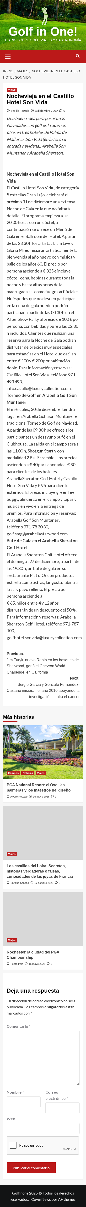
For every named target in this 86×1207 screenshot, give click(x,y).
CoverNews (41, 1199)
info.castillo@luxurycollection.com (39, 388)
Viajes (12, 89)
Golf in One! (43, 31)
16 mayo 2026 (41, 796)
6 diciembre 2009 (46, 110)
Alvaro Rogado (18, 796)
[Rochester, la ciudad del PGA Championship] (43, 919)
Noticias (28, 773)
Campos (13, 773)
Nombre (15, 1092)
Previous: (43, 663)
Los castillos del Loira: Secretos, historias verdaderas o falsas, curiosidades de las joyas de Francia (40, 871)
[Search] (78, 56)
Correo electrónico (56, 1095)
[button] (8, 56)
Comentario (19, 1026)
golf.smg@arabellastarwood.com (37, 533)
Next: (43, 687)
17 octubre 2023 (43, 882)
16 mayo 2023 (37, 963)
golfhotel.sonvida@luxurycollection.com (44, 637)
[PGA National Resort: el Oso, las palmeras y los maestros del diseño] (43, 752)
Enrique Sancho (20, 882)
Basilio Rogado (20, 110)
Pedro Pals (17, 963)
